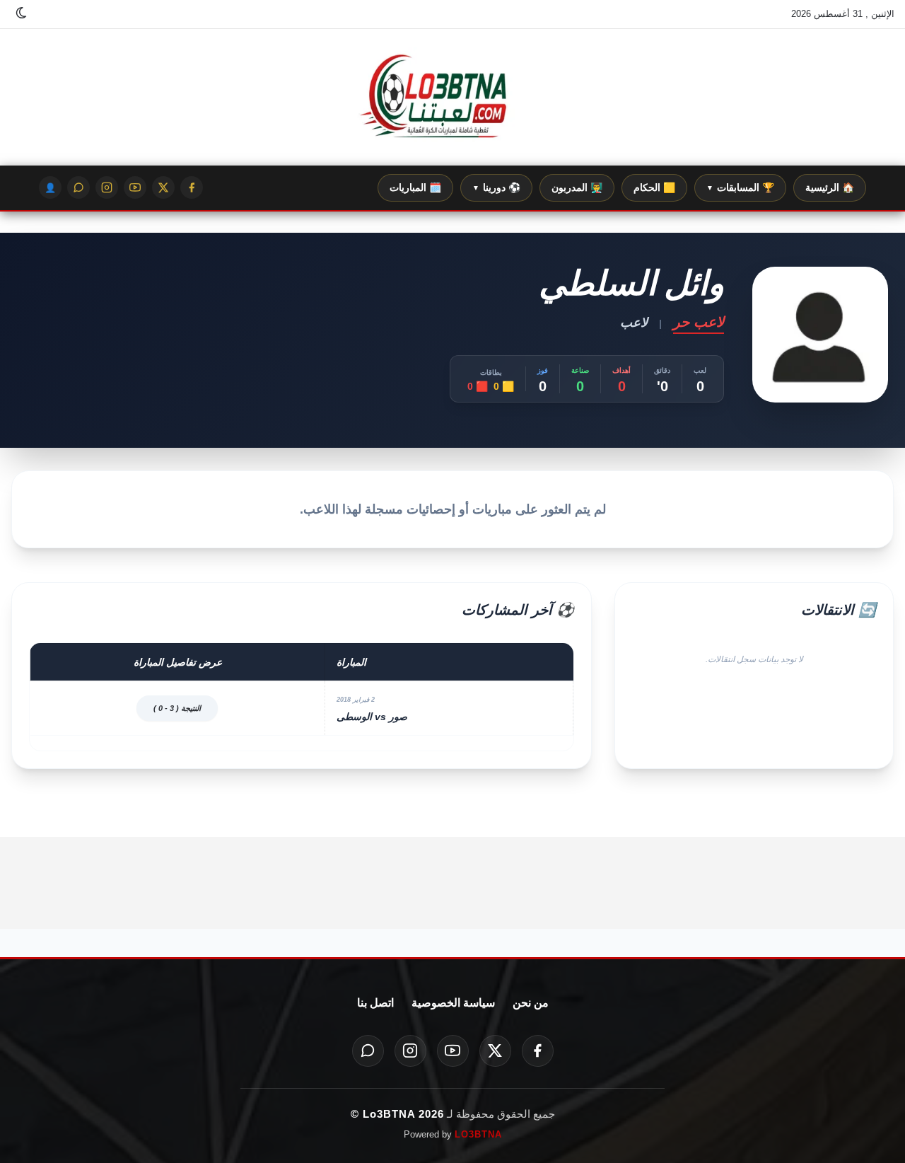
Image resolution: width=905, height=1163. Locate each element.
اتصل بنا (375, 1003)
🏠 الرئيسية (829, 187)
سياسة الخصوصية (453, 1003)
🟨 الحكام (654, 187)
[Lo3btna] (452, 98)
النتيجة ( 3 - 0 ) (177, 708)
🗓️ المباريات (415, 187)
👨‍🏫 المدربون (576, 187)
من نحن (531, 1003)
